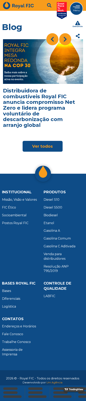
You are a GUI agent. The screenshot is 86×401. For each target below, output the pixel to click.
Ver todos (42, 146)
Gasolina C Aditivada (59, 246)
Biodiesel (51, 215)
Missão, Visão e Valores (19, 200)
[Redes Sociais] (77, 36)
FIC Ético (9, 207)
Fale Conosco (12, 334)
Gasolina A (52, 231)
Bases (6, 291)
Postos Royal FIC (15, 223)
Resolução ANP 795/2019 (56, 269)
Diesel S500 (53, 207)
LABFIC (49, 296)
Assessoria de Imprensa (12, 352)
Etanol (49, 223)
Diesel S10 (51, 200)
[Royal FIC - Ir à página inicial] (18, 10)
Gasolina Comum (57, 238)
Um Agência (54, 382)
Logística (9, 306)
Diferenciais (11, 299)
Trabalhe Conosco (16, 342)
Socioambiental (14, 215)
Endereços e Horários (19, 326)
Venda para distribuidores (54, 256)
